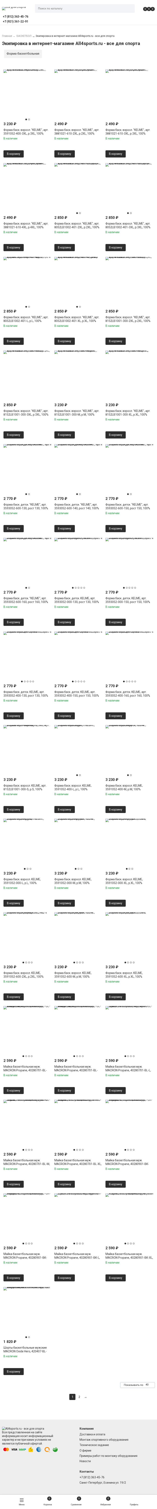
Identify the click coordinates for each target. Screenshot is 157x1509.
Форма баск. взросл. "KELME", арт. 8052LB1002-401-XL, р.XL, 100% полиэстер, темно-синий (76, 321)
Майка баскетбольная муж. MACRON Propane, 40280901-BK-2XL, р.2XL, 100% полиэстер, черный (129, 1164)
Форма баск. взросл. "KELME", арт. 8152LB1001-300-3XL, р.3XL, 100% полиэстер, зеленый (25, 414)
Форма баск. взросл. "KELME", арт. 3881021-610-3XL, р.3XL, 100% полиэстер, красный (127, 133)
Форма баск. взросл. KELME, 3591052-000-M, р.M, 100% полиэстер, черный (73, 883)
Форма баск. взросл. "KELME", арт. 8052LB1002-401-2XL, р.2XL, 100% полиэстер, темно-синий (76, 227)
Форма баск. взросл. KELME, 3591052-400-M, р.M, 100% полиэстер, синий (124, 789)
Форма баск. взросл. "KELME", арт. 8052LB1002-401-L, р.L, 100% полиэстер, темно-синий (25, 321)
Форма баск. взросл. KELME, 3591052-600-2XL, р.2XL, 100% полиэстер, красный (23, 976)
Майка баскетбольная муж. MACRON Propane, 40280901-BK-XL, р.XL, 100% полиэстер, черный (129, 1257)
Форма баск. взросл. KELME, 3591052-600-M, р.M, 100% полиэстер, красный (73, 976)
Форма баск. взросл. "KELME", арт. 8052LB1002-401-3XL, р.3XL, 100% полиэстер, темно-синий (127, 227)
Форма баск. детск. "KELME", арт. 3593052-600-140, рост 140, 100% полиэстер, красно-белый (76, 508)
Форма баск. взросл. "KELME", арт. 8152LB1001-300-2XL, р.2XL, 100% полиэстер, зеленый (127, 321)
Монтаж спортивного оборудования (104, 1439)
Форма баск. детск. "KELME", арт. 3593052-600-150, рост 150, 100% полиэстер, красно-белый (127, 508)
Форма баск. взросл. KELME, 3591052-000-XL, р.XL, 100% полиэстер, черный (124, 883)
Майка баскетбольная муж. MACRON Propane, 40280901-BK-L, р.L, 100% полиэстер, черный (77, 1257)
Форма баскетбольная (23, 53)
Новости (85, 1461)
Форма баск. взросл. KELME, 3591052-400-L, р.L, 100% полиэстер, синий (73, 789)
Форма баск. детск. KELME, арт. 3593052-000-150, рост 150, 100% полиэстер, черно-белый (127, 602)
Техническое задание (94, 1445)
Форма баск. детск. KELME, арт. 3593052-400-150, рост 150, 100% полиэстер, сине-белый (76, 695)
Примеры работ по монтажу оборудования (108, 1455)
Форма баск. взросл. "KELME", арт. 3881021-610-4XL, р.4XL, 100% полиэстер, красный (25, 227)
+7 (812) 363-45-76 (92, 1477)
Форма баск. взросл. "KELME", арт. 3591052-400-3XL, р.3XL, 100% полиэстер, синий (25, 133)
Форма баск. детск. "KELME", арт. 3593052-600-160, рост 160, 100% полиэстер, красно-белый (25, 602)
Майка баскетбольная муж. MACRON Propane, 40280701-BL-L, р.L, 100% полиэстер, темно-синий (128, 1070)
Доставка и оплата (92, 1434)
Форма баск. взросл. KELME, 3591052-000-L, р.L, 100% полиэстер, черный (22, 883)
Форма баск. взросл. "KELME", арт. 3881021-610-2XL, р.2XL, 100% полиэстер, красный (76, 133)
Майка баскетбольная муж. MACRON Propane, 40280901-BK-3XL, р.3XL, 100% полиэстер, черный (27, 1257)
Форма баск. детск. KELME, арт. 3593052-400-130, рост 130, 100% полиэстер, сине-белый (25, 695)
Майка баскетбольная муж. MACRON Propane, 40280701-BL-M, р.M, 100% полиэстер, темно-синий (26, 1164)
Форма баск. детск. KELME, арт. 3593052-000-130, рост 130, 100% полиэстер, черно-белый (76, 602)
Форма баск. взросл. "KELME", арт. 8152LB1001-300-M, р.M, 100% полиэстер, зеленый (76, 414)
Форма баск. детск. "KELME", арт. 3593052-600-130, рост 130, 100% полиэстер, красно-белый (25, 508)
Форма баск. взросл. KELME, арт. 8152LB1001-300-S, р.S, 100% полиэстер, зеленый (24, 789)
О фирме (85, 1450)
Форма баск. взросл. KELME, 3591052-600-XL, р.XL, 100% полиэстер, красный (124, 976)
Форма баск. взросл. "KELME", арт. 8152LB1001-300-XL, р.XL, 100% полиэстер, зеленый (127, 414)
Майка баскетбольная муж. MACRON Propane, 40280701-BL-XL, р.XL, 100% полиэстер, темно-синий (78, 1164)
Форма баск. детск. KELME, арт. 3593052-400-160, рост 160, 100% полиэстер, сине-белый (127, 695)
